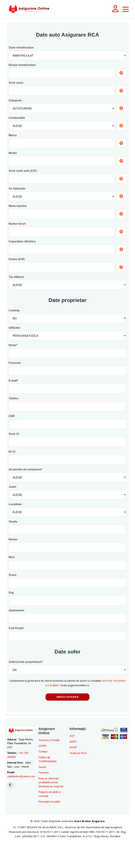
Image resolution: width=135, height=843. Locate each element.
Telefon (13, 398)
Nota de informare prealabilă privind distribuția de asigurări (50, 782)
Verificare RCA (78, 753)
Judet (12, 486)
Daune (42, 766)
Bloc (12, 557)
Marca (13, 135)
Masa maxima (18, 205)
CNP (12, 416)
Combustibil (17, 117)
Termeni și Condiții (48, 740)
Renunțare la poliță (49, 801)
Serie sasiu (16, 82)
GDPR (105, 680)
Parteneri (43, 772)
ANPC (73, 741)
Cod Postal (16, 628)
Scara (12, 574)
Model (13, 153)
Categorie (15, 100)
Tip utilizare (16, 276)
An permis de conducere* (26, 469)
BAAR (73, 747)
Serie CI (14, 433)
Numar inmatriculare (22, 64)
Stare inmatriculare (21, 47)
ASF (72, 735)
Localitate (15, 504)
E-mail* (13, 380)
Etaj (11, 592)
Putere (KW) (17, 259)
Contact (42, 751)
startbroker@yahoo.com (21, 776)
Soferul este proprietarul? (26, 661)
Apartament (16, 610)
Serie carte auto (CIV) (23, 170)
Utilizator (14, 327)
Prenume (15, 362)
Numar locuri (17, 223)
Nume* (13, 345)
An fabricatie (17, 188)
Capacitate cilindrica (22, 241)
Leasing (14, 310)
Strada (13, 521)
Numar (13, 539)
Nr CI (12, 451)
